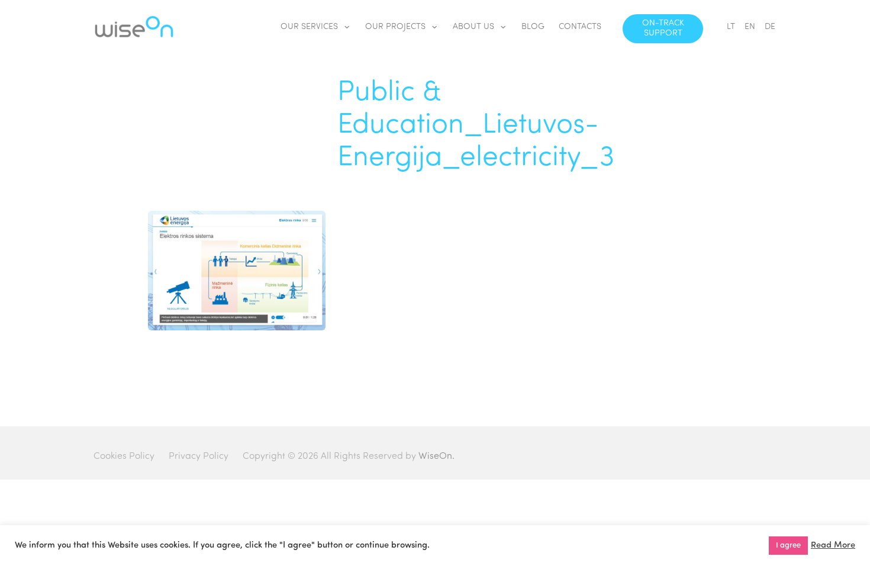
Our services (309, 26)
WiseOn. (436, 456)
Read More (833, 545)
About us (473, 26)
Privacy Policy (198, 456)
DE (770, 26)
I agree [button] (788, 545)
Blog (532, 26)
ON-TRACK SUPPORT (663, 28)
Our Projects (395, 26)
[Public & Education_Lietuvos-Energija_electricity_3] (237, 328)
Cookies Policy (124, 456)
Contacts (580, 26)
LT (731, 26)
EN (750, 26)
